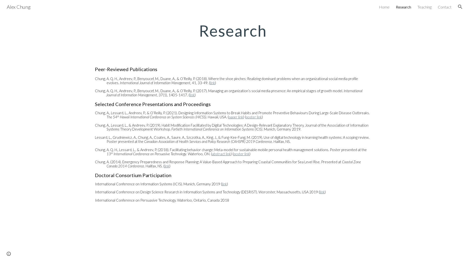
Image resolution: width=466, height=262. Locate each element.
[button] (460, 7)
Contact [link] (444, 7)
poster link (254, 117)
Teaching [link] (424, 7)
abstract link (221, 154)
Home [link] (384, 7)
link (212, 83)
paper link (236, 117)
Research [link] (403, 7)
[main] (233, 30)
